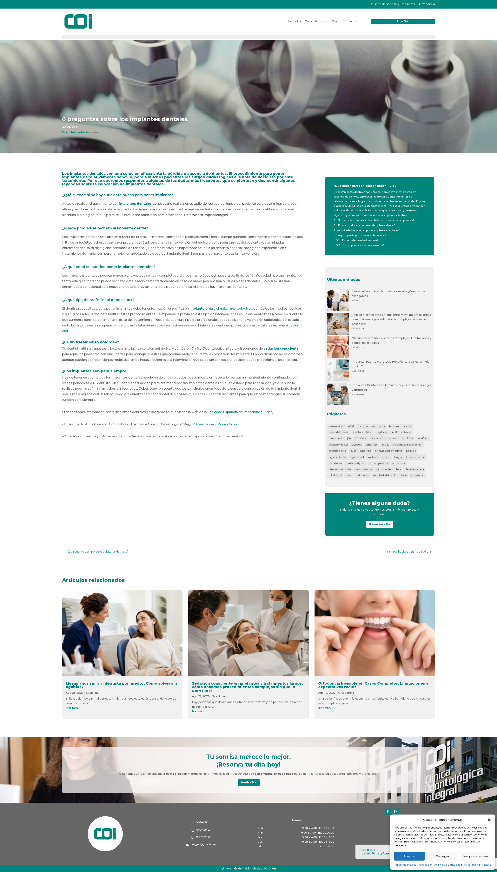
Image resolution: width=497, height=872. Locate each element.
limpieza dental (415, 457)
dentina (391, 438)
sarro (349, 475)
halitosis (411, 450)
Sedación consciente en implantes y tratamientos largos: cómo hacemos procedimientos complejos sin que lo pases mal (392, 319)
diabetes (357, 444)
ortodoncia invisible (340, 469)
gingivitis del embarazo (388, 450)
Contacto (349, 21)
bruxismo (394, 426)
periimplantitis (363, 469)
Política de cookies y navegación (413, 864)
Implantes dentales (84, 132)
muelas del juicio (356, 463)
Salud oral (92, 692)
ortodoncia (398, 463)
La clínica (294, 21)
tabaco (403, 475)
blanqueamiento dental (371, 426)
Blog (335, 21)
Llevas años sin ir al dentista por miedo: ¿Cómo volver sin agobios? (121, 685)
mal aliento (335, 463)
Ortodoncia (427, 4)
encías (385, 444)
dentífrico (422, 438)
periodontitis (383, 469)
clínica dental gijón (340, 438)
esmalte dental (338, 450)
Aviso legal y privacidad (448, 864)
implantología (201, 308)
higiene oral (357, 457)
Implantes (408, 4)
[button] (489, 820)
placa (398, 469)
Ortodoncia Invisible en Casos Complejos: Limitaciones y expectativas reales (373, 685)
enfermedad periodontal (407, 444)
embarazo (372, 444)
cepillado (381, 432)
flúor (353, 450)
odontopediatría (378, 463)
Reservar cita (379, 524)
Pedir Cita (248, 782)
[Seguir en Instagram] (396, 811)
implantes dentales (379, 457)
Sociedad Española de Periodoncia (235, 412)
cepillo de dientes (401, 432)
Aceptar (409, 856)
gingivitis (365, 450)
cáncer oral (376, 438)
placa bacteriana (414, 469)
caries (407, 426)
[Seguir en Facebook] (388, 811)
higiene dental (337, 457)
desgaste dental (338, 444)
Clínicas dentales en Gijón (216, 424)
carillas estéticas (363, 432)
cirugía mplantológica (233, 308)
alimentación (336, 426)
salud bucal (335, 475)
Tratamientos (314, 21)
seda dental (362, 475)
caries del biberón (339, 432)
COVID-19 (360, 438)
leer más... (73, 708)
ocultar (393, 186)
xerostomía (417, 475)
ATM (351, 426)
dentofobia (406, 438)
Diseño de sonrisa (384, 4)
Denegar (442, 856)
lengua (398, 457)
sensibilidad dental (384, 475)
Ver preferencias (475, 856)
